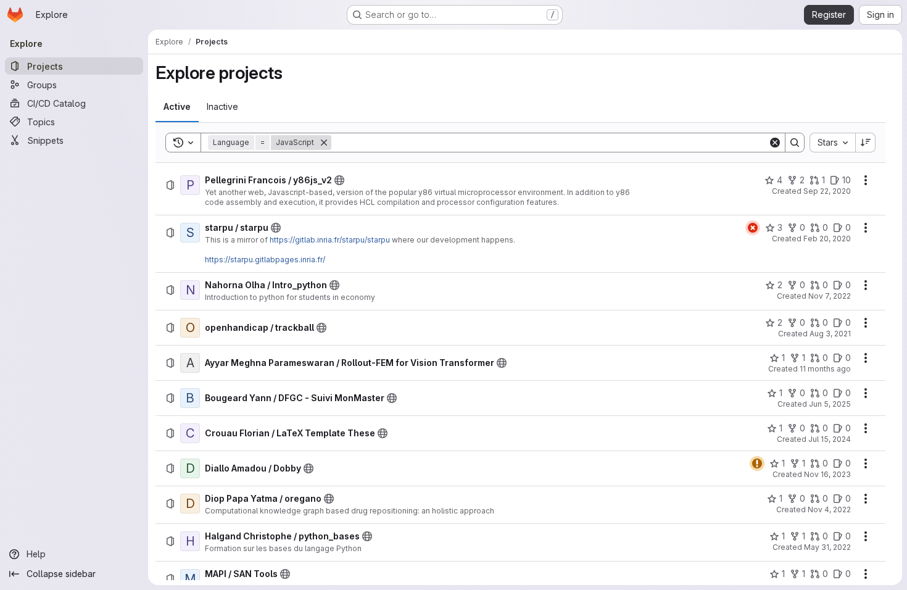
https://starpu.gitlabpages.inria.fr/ (265, 259)
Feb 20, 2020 (827, 238)
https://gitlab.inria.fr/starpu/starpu (330, 239)
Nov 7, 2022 (829, 296)
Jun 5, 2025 (830, 404)
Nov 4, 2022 (829, 509)
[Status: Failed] (752, 227)
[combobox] (832, 142)
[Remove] (324, 142)
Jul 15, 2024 (829, 439)
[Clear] (775, 142)
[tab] (177, 106)
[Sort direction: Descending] (866, 142)
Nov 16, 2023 (827, 474)
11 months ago (825, 368)
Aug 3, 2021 (830, 333)
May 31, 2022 (827, 547)
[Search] (795, 142)
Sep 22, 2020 (827, 191)
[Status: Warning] (757, 463)
